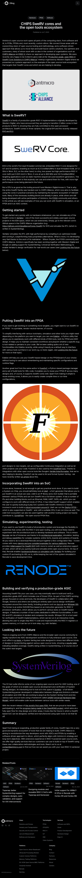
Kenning (21, 872)
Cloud (59, 827)
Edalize (56, 336)
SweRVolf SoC (59, 469)
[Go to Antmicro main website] (5, 3)
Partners (52, 856)
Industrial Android (25, 865)
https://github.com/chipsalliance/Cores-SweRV (22, 226)
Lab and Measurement (26, 834)
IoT (44, 834)
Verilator (20, 218)
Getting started (13, 210)
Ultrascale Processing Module (29, 853)
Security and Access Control (28, 830)
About (51, 862)
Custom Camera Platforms (27, 856)
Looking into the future (70, 247)
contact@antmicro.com (12, 747)
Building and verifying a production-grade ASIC (36, 588)
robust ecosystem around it (37, 507)
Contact (51, 853)
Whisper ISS (73, 604)
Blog (50, 849)
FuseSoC (43, 368)
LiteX (46, 491)
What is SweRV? (14, 115)
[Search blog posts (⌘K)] (78, 3)
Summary (9, 723)
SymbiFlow (19, 515)
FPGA (41, 18)
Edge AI (60, 837)
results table (71, 643)
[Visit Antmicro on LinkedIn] (2, 825)
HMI (44, 837)
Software (50, 18)
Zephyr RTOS (70, 507)
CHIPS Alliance (8, 54)
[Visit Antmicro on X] (6, 825)
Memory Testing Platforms (27, 859)
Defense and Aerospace (27, 837)
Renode (5, 535)
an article (25, 477)
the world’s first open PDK (36, 705)
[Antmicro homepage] (7, 821)
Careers (51, 865)
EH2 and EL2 (7, 131)
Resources (52, 859)
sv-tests (17, 640)
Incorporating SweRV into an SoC (26, 483)
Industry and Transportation (28, 827)
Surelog (57, 689)
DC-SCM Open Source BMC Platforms (31, 862)
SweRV (5, 120)
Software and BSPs (63, 824)
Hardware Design (63, 834)
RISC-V (22, 54)
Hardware (32, 18)
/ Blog (11, 3)
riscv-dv (60, 604)
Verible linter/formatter (59, 471)
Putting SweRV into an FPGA (22, 320)
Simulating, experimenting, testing (27, 522)
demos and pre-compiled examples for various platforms (42, 543)
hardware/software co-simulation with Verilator (41, 551)
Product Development (64, 830)
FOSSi (55, 198)
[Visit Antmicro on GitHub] (9, 825)
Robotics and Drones (26, 824)
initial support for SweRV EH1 (22, 546)
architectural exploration (51, 535)
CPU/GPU (46, 827)
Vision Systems (48, 840)
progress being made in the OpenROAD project (43, 708)
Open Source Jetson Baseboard (29, 849)
